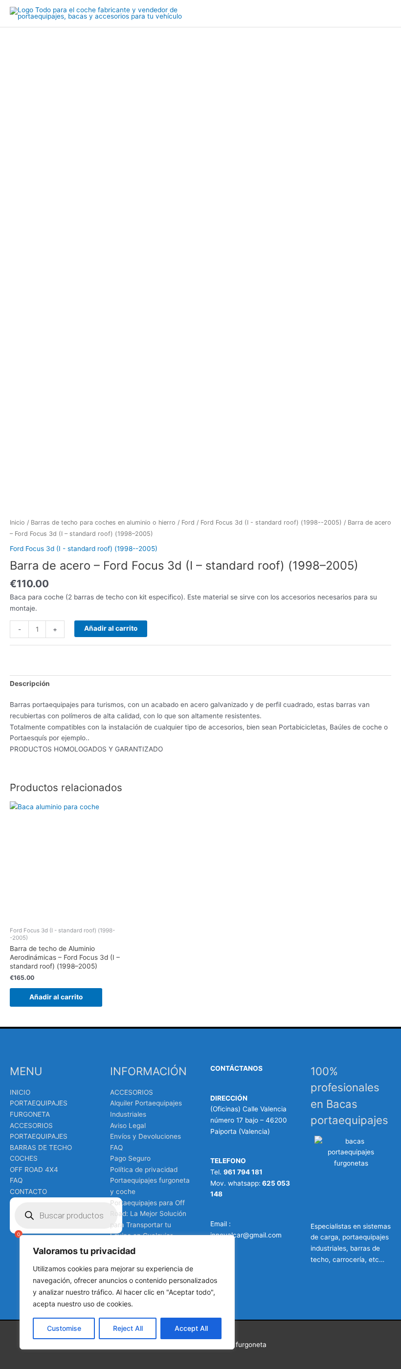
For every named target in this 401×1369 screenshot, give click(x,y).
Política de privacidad (144, 1169)
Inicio (17, 522)
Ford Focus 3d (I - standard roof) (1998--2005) (271, 522)
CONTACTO (28, 1191)
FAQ (16, 1180)
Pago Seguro (130, 1158)
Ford (188, 522)
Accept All (191, 1328)
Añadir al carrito (110, 628)
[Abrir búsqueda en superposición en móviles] (66, 1215)
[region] (127, 1292)
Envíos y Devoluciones (145, 1136)
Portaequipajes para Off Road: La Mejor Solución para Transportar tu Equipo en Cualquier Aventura (148, 1225)
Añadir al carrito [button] (56, 997)
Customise (64, 1328)
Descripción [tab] (30, 683)
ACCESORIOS (131, 1092)
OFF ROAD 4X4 (34, 1169)
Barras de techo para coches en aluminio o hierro (103, 522)
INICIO (20, 1092)
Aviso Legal (128, 1125)
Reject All (128, 1328)
